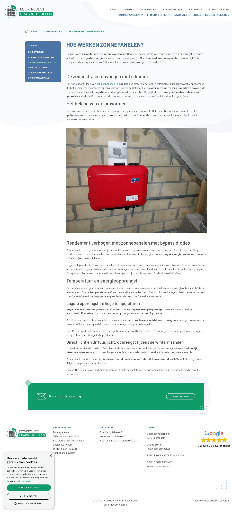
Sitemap (97, 500)
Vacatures (195, 9)
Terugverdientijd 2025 (40, 72)
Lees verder (26, 481)
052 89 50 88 (154, 444)
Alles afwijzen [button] (29, 496)
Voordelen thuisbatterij (113, 436)
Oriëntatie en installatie (41, 57)
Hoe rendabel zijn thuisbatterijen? (119, 440)
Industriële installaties (211, 14)
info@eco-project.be (159, 448)
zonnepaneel (108, 83)
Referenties (148, 9)
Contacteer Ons (219, 9)
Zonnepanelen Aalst (39, 78)
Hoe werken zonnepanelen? (42, 62)
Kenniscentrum (172, 9)
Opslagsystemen (37, 67)
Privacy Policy (130, 500)
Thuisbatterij (156, 14)
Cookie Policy (112, 500)
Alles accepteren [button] (28, 487)
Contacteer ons (180, 396)
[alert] (28, 480)
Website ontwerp (202, 500)
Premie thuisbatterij (111, 432)
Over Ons (128, 9)
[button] (29, 503)
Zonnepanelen (129, 14)
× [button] (50, 455)
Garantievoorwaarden (116, 504)
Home (113, 9)
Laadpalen (181, 14)
